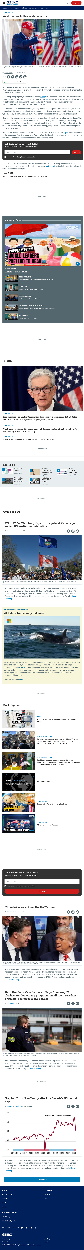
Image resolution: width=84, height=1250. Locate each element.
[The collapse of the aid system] (11, 316)
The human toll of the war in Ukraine (29, 299)
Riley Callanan (11, 1003)
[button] (76, 3)
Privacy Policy (21, 157)
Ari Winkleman (18, 1106)
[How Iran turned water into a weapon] (35, 472)
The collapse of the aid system (28, 318)
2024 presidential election (37, 176)
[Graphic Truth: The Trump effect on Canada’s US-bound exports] (42, 1132)
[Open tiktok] (35, 1227)
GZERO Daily (6, 1217)
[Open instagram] (31, 1227)
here (21, 679)
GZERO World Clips (26, 277)
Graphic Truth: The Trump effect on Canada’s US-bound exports (41, 1099)
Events (4, 1203)
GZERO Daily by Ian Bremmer (11, 1221)
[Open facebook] (26, 1227)
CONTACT (49, 1190)
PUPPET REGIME (34, 8)
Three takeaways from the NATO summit (31, 907)
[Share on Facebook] (8, 76)
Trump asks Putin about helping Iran (52, 804)
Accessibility (46, 1239)
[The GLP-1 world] (7, 471)
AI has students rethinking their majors (73, 471)
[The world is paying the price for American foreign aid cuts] (11, 278)
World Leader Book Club (16, 272)
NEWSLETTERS (9, 1212)
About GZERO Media (45, 782)
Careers (4, 1207)
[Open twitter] (13, 1227)
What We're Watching (44, 736)
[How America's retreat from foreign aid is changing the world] (11, 307)
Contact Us (48, 1195)
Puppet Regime (10, 268)
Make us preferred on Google (15, 82)
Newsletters (5, 8)
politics (5, 176)
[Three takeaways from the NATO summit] (42, 938)
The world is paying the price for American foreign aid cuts (36, 279)
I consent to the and (21, 157)
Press (46, 1199)
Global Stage (44, 8)
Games (39, 716)
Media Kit (5, 1199)
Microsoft (25, 609)
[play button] (43, 245)
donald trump (22, 176)
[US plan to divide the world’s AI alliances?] (11, 288)
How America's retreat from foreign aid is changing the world (37, 308)
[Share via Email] (25, 76)
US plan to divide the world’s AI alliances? (31, 289)
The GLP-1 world (18, 469)
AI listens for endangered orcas (24, 613)
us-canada (13, 176)
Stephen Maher (11, 531)
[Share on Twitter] (12, 76)
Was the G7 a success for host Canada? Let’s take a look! (28, 439)
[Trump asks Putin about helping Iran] (18, 802)
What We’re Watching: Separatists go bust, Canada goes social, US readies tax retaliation (41, 524)
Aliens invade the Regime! (47, 825)
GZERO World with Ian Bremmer (31, 306)
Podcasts (24, 8)
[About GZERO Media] (18, 781)
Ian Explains (23, 315)
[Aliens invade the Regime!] (18, 823)
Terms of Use (31, 157)
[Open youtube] (17, 1227)
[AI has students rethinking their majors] (62, 472)
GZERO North (7, 13)
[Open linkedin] (22, 1227)
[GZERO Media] (36, 3)
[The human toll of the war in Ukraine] (11, 297)
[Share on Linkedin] (16, 76)
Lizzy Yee (9, 1106)
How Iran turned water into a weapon (46, 470)
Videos (17, 8)
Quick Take (23, 286)
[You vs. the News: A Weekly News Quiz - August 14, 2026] (18, 719)
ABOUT (5, 1190)
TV (12, 8)
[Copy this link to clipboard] (20, 76)
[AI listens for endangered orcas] (42, 637)
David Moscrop (8, 72)
